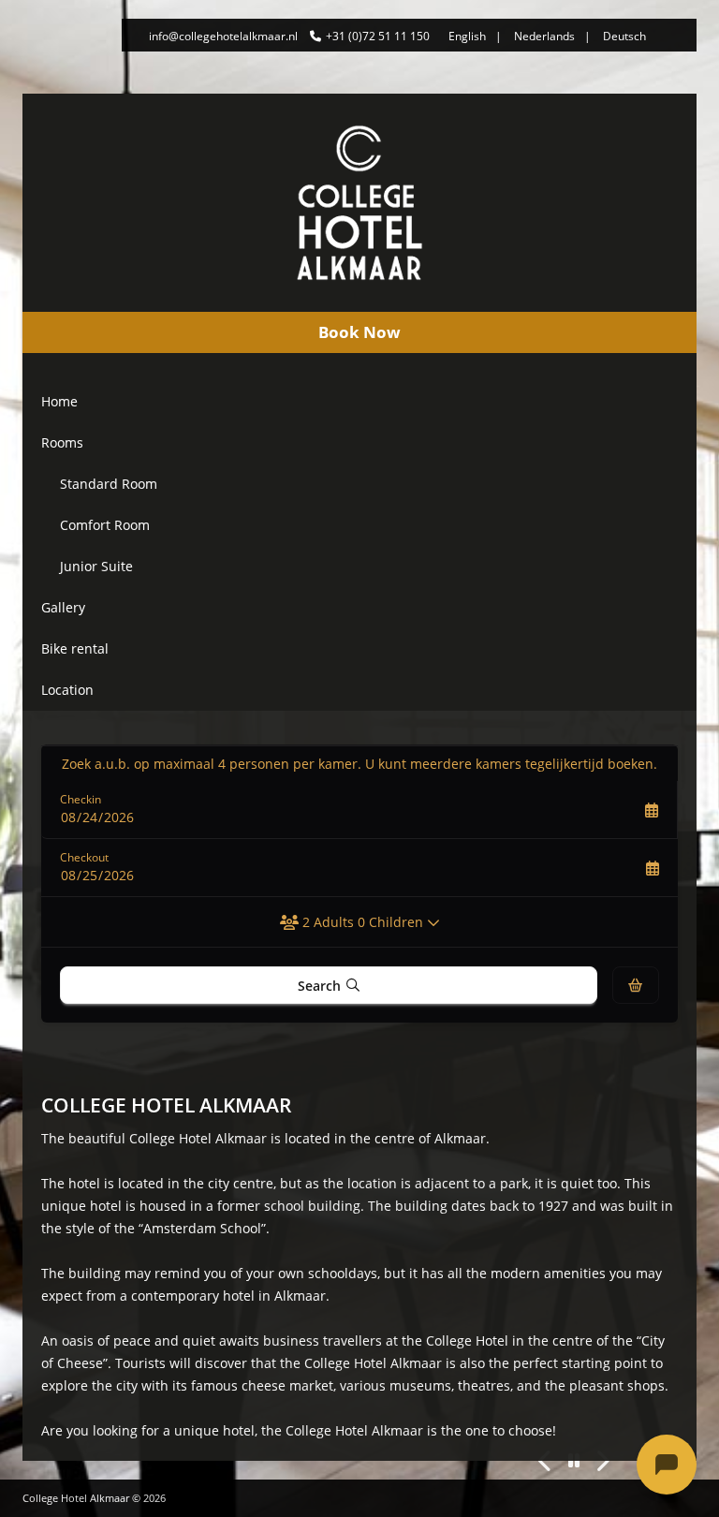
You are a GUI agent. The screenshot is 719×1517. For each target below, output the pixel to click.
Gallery (63, 607)
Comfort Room (105, 525)
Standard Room (108, 484)
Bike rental (75, 648)
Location (67, 690)
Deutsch (624, 36)
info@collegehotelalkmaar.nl (223, 36)
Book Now (359, 332)
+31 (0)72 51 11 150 (378, 36)
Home (59, 401)
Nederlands (544, 36)
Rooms (62, 442)
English (467, 36)
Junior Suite (96, 566)
